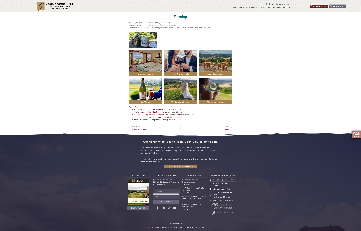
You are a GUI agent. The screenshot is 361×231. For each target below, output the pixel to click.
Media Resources (176, 223)
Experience (287, 7)
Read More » (186, 184)
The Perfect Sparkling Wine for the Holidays (151, 112)
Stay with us (243, 7)
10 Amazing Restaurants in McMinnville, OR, (151, 117)
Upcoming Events (274, 7)
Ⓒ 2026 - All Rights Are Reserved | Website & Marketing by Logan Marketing (176, 227)
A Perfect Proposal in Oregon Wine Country (151, 120)
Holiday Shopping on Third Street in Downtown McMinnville (158, 115)
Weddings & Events (258, 7)
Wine (235, 7)
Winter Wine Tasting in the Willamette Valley (152, 109)
